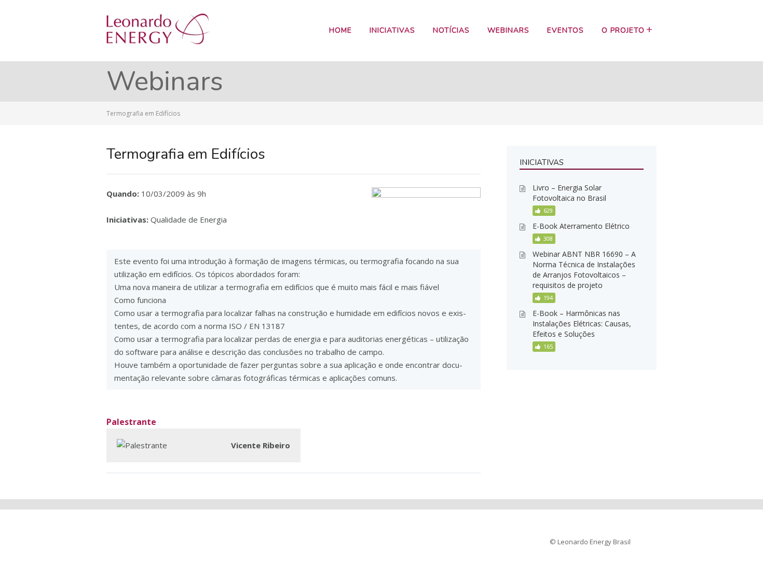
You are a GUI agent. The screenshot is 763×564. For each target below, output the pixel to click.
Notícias (451, 30)
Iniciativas (392, 30)
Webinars (508, 30)
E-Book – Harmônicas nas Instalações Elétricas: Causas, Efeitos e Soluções (582, 323)
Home (340, 30)
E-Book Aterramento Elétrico (581, 226)
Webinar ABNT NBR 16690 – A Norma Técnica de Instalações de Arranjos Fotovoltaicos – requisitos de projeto (584, 269)
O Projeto (623, 30)
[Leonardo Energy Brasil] (158, 41)
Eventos (565, 30)
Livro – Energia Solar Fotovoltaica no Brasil (569, 193)
